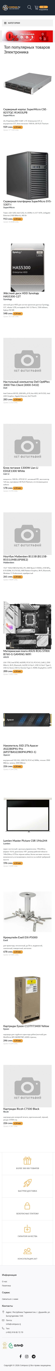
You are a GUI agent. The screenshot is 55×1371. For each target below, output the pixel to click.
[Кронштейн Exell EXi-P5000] (27, 911)
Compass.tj (25, 1365)
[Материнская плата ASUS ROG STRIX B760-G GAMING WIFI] (27, 625)
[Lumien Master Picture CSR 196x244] (27, 814)
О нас (4, 1281)
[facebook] (20, 1356)
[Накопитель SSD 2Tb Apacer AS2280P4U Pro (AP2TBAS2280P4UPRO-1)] (27, 719)
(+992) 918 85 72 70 (14, 1332)
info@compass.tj (13, 1324)
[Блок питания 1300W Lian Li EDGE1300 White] (27, 444)
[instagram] (26, 1356)
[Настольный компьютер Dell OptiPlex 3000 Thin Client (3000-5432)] (27, 358)
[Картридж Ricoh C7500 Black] (27, 1085)
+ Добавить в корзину (27, 138)
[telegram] (33, 1356)
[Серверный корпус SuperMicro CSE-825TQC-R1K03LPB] (27, 83)
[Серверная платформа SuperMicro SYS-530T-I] (27, 175)
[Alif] (15, 1345)
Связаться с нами (10, 1299)
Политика (6, 1285)
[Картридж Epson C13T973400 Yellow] (27, 1000)
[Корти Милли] (4, 1345)
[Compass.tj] (11, 7)
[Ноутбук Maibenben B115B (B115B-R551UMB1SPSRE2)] (27, 533)
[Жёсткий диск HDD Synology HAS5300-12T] (27, 267)
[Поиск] (30, 8)
